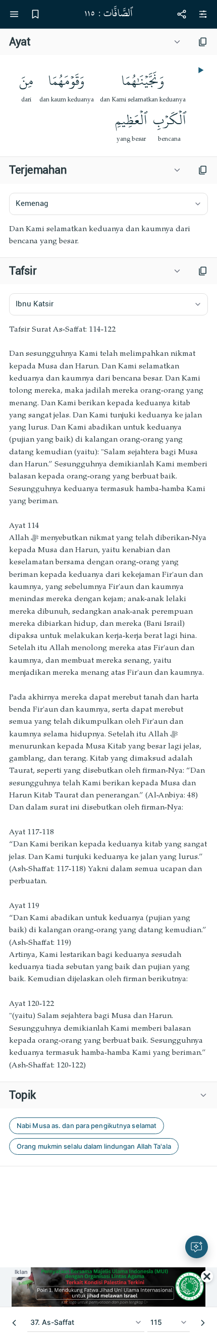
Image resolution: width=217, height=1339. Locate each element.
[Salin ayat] (203, 42)
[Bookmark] (35, 14)
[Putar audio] (200, 70)
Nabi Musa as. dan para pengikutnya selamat (86, 1125)
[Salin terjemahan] (203, 170)
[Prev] (14, 1323)
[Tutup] (207, 1276)
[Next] (203, 1323)
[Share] (182, 14)
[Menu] (14, 14)
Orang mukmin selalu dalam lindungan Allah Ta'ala (94, 1146)
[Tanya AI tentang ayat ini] (196, 1247)
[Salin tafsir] (203, 271)
